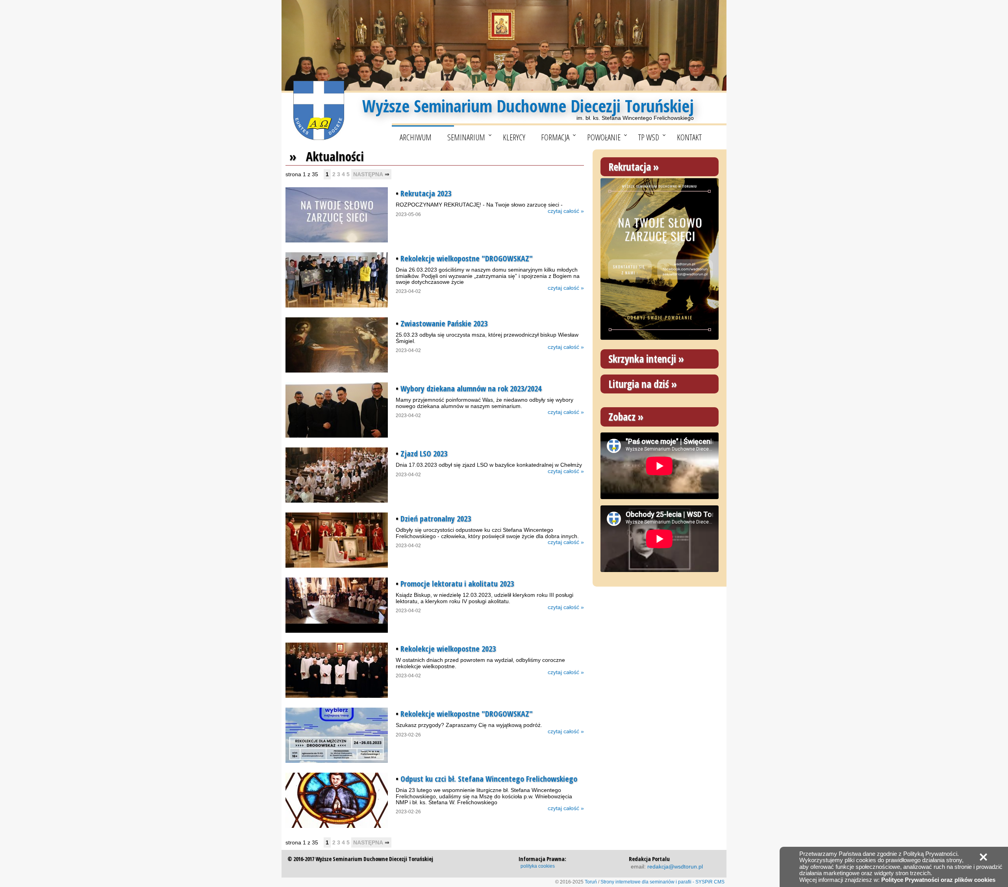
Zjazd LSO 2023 (423, 453)
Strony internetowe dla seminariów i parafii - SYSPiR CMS (662, 882)
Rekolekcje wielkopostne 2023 (448, 648)
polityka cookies (538, 866)
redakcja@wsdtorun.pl (675, 866)
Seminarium (466, 137)
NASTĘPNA (368, 174)
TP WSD (648, 137)
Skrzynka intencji (642, 359)
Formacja (555, 137)
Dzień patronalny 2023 (435, 518)
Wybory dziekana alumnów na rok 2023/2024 (470, 388)
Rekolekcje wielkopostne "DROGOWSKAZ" (466, 258)
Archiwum (416, 137)
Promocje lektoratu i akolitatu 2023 (457, 583)
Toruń (591, 882)
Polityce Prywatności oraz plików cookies (938, 879)
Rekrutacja (629, 167)
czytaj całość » (566, 211)
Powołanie (604, 137)
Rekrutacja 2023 (425, 193)
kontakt (689, 137)
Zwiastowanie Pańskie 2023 (443, 323)
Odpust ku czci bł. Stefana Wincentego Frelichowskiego (488, 778)
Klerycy (514, 137)
